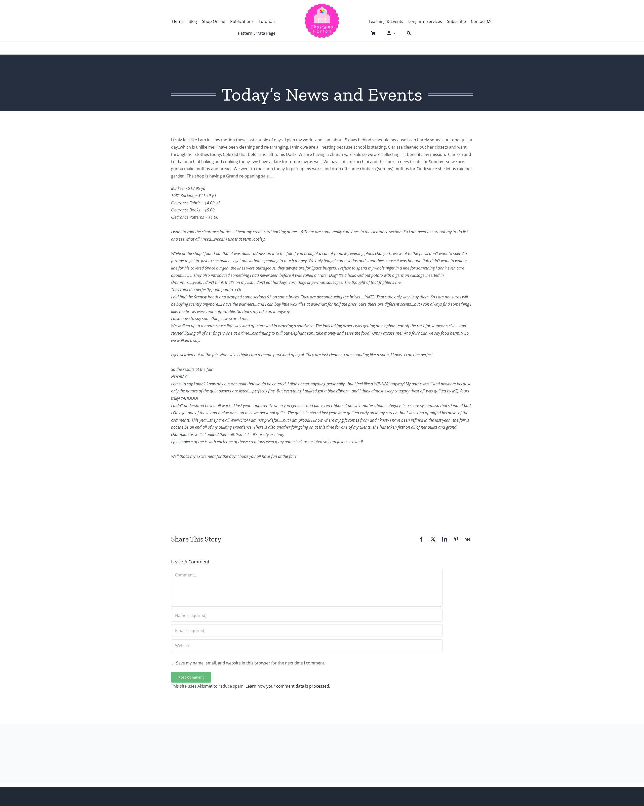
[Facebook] (421, 539)
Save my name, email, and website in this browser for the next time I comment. (250, 663)
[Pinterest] (456, 539)
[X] (433, 539)
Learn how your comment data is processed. (288, 686)
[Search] (406, 33)
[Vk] (468, 539)
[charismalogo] (322, 5)
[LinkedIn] (444, 539)
